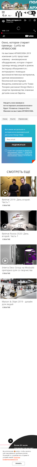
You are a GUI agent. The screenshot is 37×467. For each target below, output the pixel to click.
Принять (18, 463)
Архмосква (23, 119)
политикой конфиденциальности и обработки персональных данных (19, 153)
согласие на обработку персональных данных (19, 151)
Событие (6, 205)
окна (5, 119)
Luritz (13, 119)
